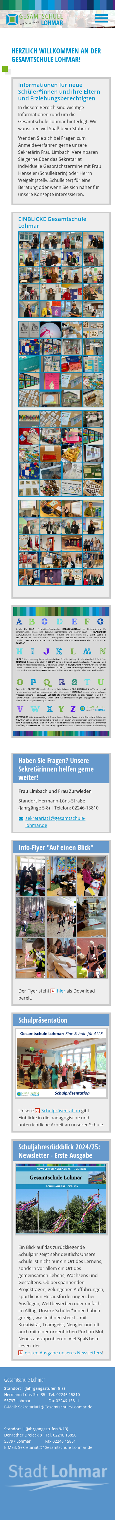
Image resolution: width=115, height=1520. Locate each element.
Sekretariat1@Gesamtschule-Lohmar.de (55, 1407)
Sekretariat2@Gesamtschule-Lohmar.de (55, 1447)
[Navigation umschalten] (101, 18)
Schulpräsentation (60, 1111)
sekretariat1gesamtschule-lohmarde (65, 821)
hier (61, 991)
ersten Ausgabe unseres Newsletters (63, 1353)
